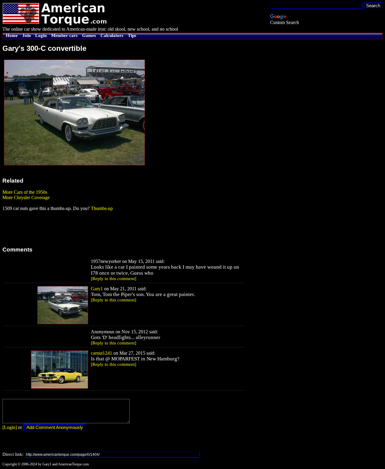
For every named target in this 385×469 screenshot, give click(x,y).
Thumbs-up (102, 208)
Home (12, 35)
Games (89, 35)
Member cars (64, 35)
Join (26, 35)
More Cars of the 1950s (24, 192)
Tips (132, 35)
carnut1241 (101, 353)
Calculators (111, 35)
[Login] (9, 427)
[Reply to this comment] (113, 278)
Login (41, 35)
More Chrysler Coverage (26, 197)
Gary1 (97, 288)
